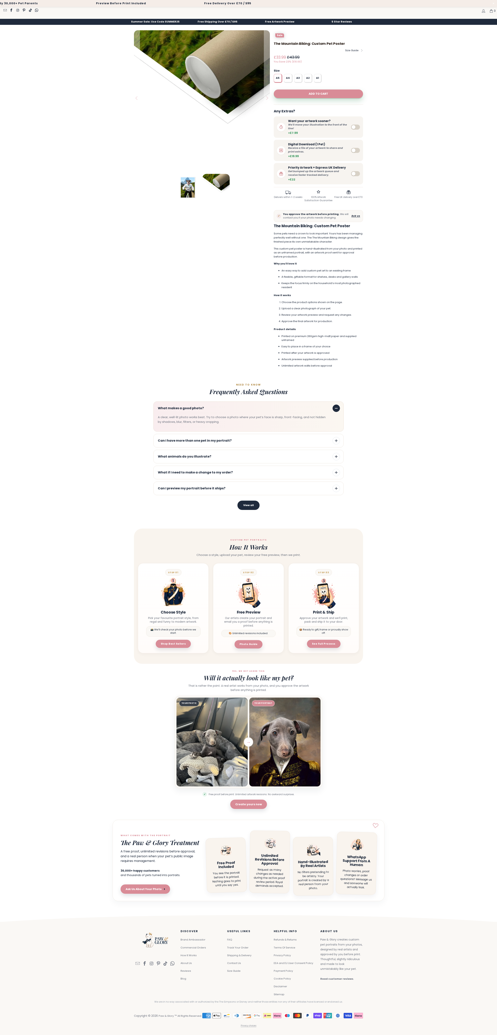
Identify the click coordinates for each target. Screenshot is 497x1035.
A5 (278, 78)
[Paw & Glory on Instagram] (17, 11)
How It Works (189, 955)
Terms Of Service (284, 947)
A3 (298, 78)
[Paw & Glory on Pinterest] (24, 11)
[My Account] (483, 11)
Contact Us (234, 963)
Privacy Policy (282, 955)
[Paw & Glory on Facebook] (11, 11)
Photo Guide (249, 644)
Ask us (355, 216)
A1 (317, 78)
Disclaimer (280, 986)
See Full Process (323, 643)
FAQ (229, 939)
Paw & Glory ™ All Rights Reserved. (180, 1016)
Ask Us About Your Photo (145, 889)
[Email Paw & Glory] (5, 11)
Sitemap (279, 994)
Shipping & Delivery (239, 955)
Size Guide (352, 50)
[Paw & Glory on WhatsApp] (36, 11)
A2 (308, 78)
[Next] (267, 98)
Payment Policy (283, 971)
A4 (288, 78)
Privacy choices (248, 1025)
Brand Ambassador (193, 939)
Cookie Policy (282, 978)
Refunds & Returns (285, 939)
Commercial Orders (193, 947)
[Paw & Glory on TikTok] (30, 11)
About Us (186, 963)
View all (248, 505)
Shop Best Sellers (173, 643)
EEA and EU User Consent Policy (293, 963)
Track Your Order (237, 947)
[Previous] (137, 98)
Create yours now (248, 804)
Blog (183, 978)
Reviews (186, 971)
